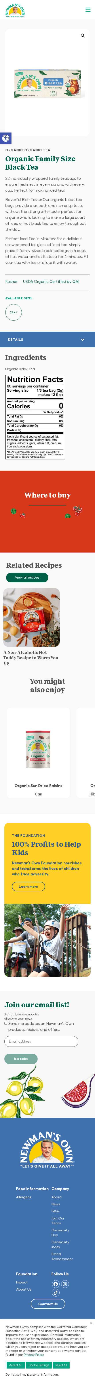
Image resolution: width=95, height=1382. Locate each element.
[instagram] (65, 1284)
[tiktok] (56, 1293)
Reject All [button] (61, 1365)
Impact (22, 1282)
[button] (5, 138)
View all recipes (27, 577)
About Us (23, 1289)
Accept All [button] (15, 1365)
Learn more (28, 886)
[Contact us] (48, 1304)
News (55, 1204)
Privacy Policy (33, 1354)
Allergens (23, 1197)
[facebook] (56, 1284)
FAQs (55, 1211)
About (56, 1197)
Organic (14, 150)
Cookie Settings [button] (38, 1365)
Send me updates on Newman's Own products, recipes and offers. (41, 1026)
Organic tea (37, 150)
